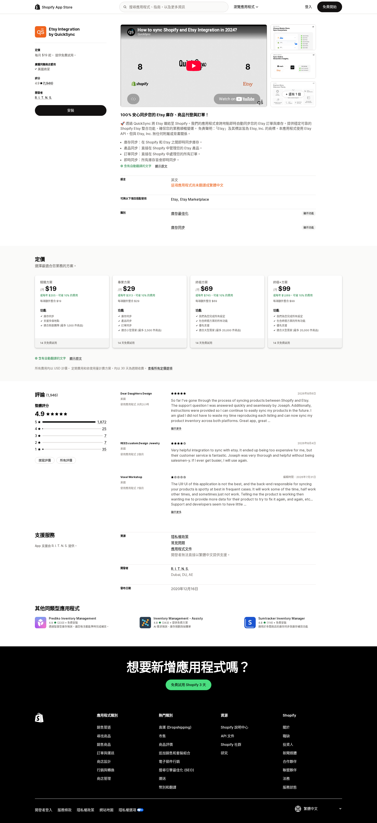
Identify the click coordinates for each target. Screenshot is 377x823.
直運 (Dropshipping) (175, 727)
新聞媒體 (290, 753)
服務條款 (65, 810)
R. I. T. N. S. (43, 97)
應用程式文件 (181, 549)
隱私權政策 (179, 536)
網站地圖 (106, 810)
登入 (308, 7)
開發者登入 (43, 810)
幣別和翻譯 (167, 787)
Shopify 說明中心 (234, 727)
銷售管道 (104, 727)
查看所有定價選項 (160, 368)
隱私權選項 (127, 810)
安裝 (70, 110)
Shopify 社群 (231, 744)
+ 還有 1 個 (293, 94)
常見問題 (178, 543)
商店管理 (104, 778)
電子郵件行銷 (169, 761)
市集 (162, 736)
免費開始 (330, 7)
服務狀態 (290, 787)
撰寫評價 (45, 460)
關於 (286, 727)
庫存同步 (178, 227)
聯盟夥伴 (290, 770)
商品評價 (166, 744)
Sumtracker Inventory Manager (281, 618)
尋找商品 (104, 736)
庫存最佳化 (179, 213)
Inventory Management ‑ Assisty (178, 618)
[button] (84, 623)
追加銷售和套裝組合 (174, 753)
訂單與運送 (105, 753)
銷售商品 (104, 744)
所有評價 (66, 460)
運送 (162, 778)
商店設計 (104, 761)
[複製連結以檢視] (154, 393)
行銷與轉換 (105, 770)
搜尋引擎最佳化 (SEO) (176, 770)
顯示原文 (161, 166)
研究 (224, 753)
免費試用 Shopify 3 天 (188, 685)
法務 (286, 778)
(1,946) (48, 83)
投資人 (288, 744)
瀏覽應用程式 (244, 7)
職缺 (286, 736)
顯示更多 (176, 428)
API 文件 (227, 736)
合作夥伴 (290, 761)
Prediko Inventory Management (72, 618)
